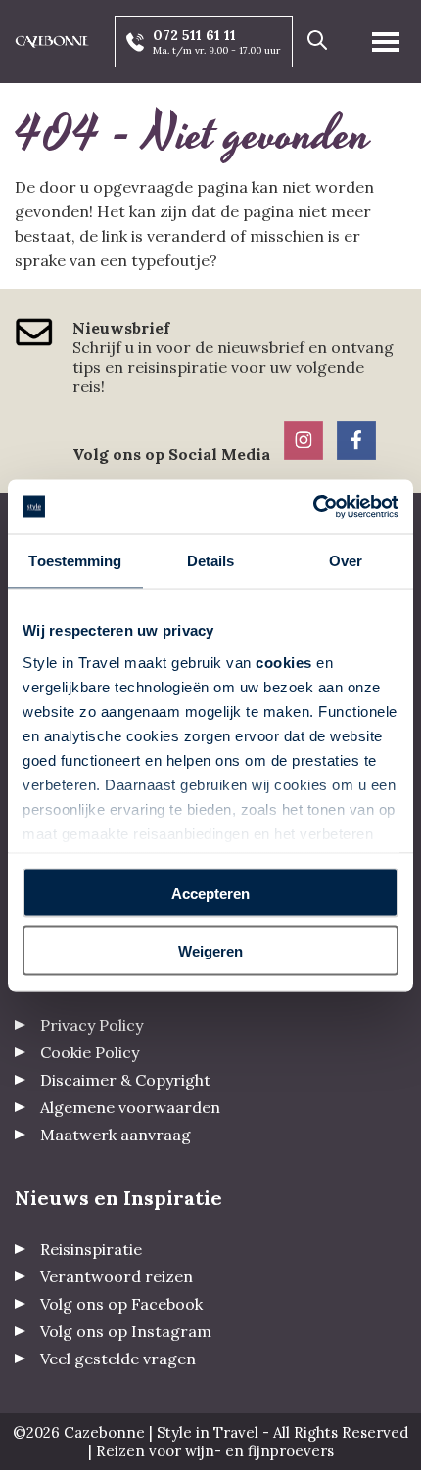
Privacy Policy (91, 1025)
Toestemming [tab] (74, 561)
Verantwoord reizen (116, 1276)
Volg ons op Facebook (121, 1304)
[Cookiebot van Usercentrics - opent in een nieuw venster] (312, 506)
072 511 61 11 (194, 35)
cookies (284, 661)
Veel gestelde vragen (118, 1358)
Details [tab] (211, 561)
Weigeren (210, 950)
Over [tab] (345, 561)
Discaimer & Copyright (125, 1080)
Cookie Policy (89, 1052)
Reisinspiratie (91, 1249)
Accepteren (210, 893)
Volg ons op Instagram (125, 1331)
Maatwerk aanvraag (115, 1134)
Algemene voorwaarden (130, 1107)
